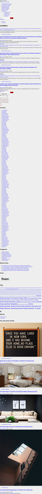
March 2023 (4, 152)
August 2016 (4, 245)
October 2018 (5, 214)
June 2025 (4, 123)
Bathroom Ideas (5, 8)
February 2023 (5, 153)
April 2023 (4, 151)
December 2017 (5, 226)
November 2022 (5, 157)
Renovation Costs (5, 6)
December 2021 (5, 169)
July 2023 (4, 147)
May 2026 (4, 112)
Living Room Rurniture (6, 4)
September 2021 (5, 173)
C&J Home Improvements (9, 290)
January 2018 (4, 225)
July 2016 (4, 246)
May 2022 (4, 163)
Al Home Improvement (11, 289)
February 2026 (5, 113)
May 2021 (4, 177)
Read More (2, 44)
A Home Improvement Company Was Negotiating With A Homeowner (9, 287)
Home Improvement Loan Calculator (10, 300)
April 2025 (4, 125)
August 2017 (4, 231)
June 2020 (4, 190)
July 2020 (4, 188)
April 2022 (4, 164)
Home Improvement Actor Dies (4, 291)
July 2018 (4, 217)
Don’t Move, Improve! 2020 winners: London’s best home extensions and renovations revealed (19, 61)
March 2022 (4, 165)
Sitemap (6, 16)
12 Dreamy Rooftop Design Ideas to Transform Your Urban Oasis (15, 269)
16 (7, 99)
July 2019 (4, 203)
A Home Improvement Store (31, 287)
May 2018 (4, 220)
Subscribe (2, 19)
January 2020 (4, 196)
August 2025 (4, 121)
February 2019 (5, 209)
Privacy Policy (7, 14)
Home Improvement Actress (20, 291)
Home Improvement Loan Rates (29, 300)
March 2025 (4, 127)
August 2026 (4, 110)
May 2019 (4, 205)
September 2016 (5, 244)
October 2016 (5, 243)
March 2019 (4, 208)
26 (3, 102)
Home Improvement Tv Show (30, 308)
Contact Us (6, 13)
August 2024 (4, 133)
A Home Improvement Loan (23, 287)
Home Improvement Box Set (11, 294)
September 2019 (5, 200)
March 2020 (4, 193)
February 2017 (5, 238)
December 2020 (5, 183)
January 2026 (4, 115)
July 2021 (4, 175)
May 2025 (4, 124)
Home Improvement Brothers (27, 294)
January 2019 (4, 210)
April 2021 (4, 179)
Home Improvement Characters (20, 296)
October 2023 (5, 144)
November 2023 (5, 142)
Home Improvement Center (12, 296)
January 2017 (4, 239)
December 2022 (5, 156)
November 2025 (5, 117)
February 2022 (5, 167)
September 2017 (5, 229)
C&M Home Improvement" (16, 290)
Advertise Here (7, 12)
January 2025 (4, 128)
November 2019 (5, 198)
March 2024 (4, 138)
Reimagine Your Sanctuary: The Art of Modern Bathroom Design (15, 270)
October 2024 (5, 132)
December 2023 (5, 141)
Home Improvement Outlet (23, 304)
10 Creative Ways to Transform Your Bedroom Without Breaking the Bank (17, 266)
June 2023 (4, 148)
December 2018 (5, 211)
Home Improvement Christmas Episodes (30, 296)
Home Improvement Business (35, 294)
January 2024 (4, 140)
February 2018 (5, 223)
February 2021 (5, 181)
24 (0, 102)
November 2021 (5, 170)
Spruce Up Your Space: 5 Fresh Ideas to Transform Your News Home (16, 265)
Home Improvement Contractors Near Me (20, 297)
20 (4, 100)
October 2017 (5, 228)
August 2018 (4, 216)
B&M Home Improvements (29, 289)
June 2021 (4, 176)
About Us (4, 11)
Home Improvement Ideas (34, 298)
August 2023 (4, 146)
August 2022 (4, 159)
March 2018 (4, 222)
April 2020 (4, 192)
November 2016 (5, 241)
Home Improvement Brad (19, 294)
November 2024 (5, 130)
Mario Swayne (3, 40)
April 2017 (4, 235)
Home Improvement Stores (26, 306)
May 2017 (4, 234)
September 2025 (5, 119)
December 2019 (5, 197)
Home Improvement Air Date (28, 291)
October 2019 (5, 199)
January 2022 (4, 168)
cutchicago (2, 318)
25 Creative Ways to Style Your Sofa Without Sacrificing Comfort (15, 268)
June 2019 (4, 204)
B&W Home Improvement (36, 289)
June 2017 (4, 233)
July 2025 (4, 122)
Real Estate (4, 258)
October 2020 (5, 186)
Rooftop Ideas (5, 10)
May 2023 (4, 150)
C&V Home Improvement (24, 290)
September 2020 (5, 187)
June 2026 (4, 111)
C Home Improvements (31, 290)
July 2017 (4, 232)
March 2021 (4, 180)
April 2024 (4, 136)
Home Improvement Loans (10, 302)
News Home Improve (6, 5)
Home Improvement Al (36, 291)
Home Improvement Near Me (28, 302)
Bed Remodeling (5, 7)
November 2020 (5, 185)
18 (1, 100)
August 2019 (4, 202)
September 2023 (5, 145)
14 (5, 99)
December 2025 (5, 116)
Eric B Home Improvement (38, 290)
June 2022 (4, 162)
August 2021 (4, 174)
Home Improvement (6, 254)
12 (3, 99)
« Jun (1, 105)
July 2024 (4, 134)
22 (6, 100)
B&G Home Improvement (21, 289)
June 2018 (4, 218)
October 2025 (5, 118)
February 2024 (5, 139)
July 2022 (4, 161)
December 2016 (5, 240)
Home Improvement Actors (12, 291)
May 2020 (4, 191)
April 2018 (4, 221)
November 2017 (5, 227)
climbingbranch (3, 316)
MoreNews (12, 493)
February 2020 (5, 194)
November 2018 (5, 212)
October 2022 (5, 158)
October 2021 (5, 171)
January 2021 (4, 182)
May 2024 (4, 135)
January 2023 (4, 154)
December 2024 (5, 129)
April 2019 (4, 206)
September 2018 (5, 215)
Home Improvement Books (3, 294)
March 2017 (4, 237)
